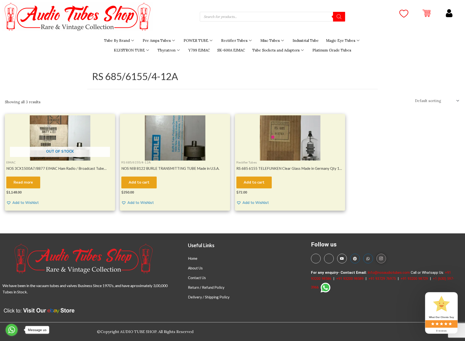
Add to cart (139, 182)
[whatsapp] (368, 258)
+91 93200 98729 (415, 278)
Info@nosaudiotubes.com (389, 272)
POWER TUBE (196, 40)
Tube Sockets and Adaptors (276, 50)
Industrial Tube (306, 40)
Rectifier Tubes (234, 40)
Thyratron (167, 50)
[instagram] (381, 258)
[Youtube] (342, 258)
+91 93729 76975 (382, 278)
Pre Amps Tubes (157, 40)
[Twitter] (329, 258)
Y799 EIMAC (199, 50)
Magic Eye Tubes (340, 40)
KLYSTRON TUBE (129, 50)
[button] (22, 203)
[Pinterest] (355, 258)
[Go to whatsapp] (12, 330)
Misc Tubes (270, 40)
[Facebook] (316, 258)
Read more (23, 182)
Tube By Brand (117, 40)
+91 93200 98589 (350, 278)
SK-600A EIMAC (231, 50)
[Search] (339, 17)
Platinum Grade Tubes (331, 50)
